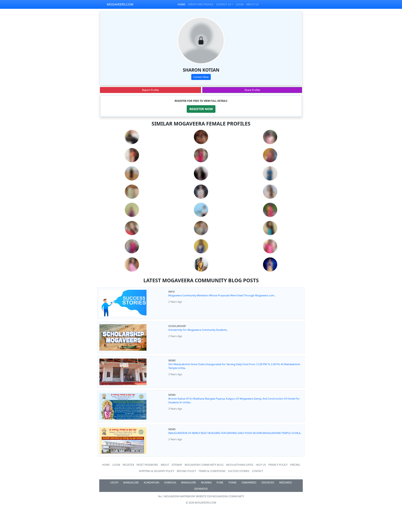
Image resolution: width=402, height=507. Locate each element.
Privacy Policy (278, 464)
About (165, 464)
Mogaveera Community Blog (204, 464)
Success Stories (238, 471)
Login (116, 464)
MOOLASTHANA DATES (239, 464)
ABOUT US (252, 4)
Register (128, 464)
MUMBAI (206, 482)
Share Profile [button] (252, 90)
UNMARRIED (249, 482)
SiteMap (177, 464)
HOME (181, 4)
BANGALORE (188, 482)
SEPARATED (201, 489)
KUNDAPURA (151, 482)
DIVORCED (267, 482)
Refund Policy (186, 471)
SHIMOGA (170, 482)
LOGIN (240, 4)
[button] (201, 109)
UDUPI (114, 482)
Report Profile (150, 90)
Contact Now (201, 77)
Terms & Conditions (211, 471)
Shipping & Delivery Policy (156, 471)
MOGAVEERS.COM (120, 4)
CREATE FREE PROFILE (200, 4)
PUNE (220, 482)
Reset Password (147, 464)
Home (106, 464)
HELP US (261, 464)
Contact (257, 471)
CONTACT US (223, 4)
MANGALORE (131, 482)
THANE (232, 482)
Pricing (295, 464)
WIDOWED (285, 482)
